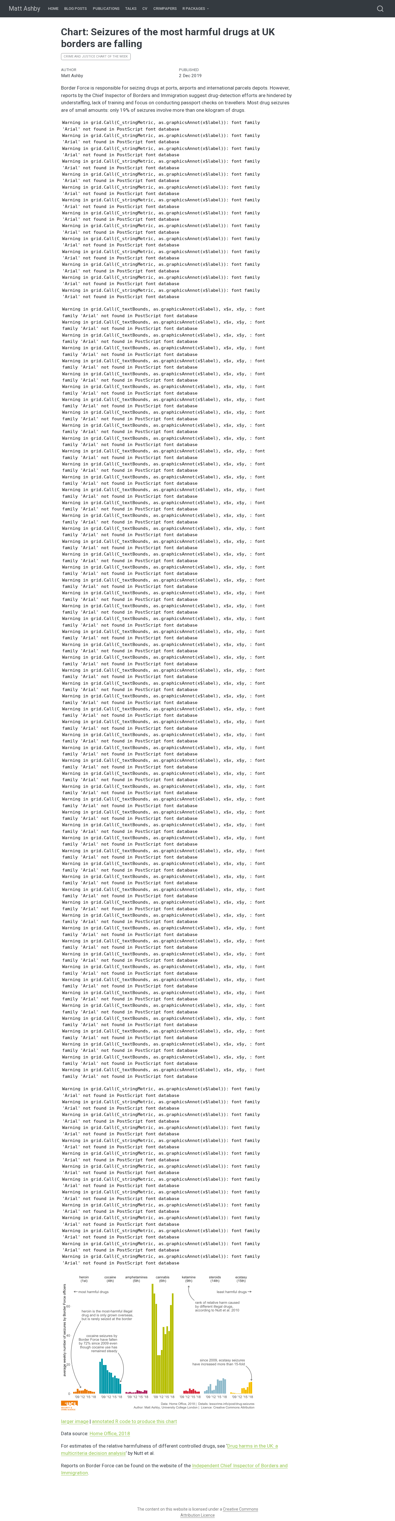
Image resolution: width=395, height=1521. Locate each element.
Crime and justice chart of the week (96, 56)
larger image (74, 1421)
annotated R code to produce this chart (134, 1421)
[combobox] (380, 8)
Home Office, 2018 (110, 1433)
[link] (196, 8)
